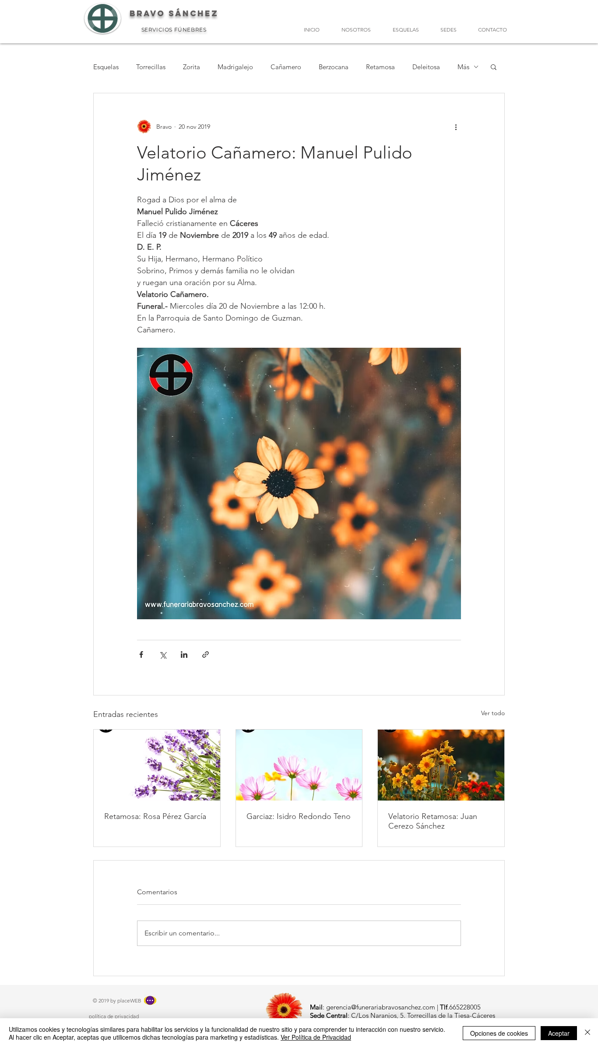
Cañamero (286, 67)
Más (463, 67)
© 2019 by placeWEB (117, 1000)
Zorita (191, 67)
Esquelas (106, 67)
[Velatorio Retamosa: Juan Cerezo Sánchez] (441, 765)
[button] (493, 66)
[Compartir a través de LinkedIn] (184, 654)
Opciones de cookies (499, 1033)
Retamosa (380, 67)
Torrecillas (150, 67)
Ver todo (493, 713)
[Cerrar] (587, 1033)
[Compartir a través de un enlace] (205, 654)
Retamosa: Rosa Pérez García (155, 816)
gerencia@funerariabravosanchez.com (380, 1007)
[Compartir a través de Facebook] (141, 654)
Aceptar (559, 1033)
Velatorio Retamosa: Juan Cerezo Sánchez (432, 821)
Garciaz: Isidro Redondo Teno (298, 816)
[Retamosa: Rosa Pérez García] (157, 765)
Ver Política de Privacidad (316, 1037)
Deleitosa (426, 67)
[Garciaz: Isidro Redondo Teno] (299, 765)
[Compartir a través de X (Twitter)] (162, 654)
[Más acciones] (455, 126)
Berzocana (333, 67)
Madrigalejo (235, 67)
